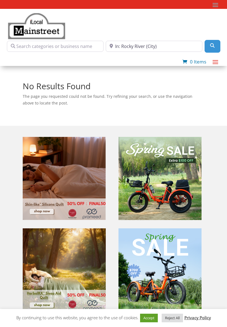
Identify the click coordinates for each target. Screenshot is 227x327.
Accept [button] (148, 317)
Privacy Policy (197, 317)
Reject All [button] (172, 317)
